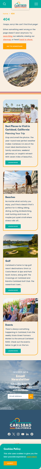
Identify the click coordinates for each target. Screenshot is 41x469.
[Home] (20, 5)
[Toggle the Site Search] (4, 4)
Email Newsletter (21, 378)
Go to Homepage (15, 46)
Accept (10, 463)
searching (7, 36)
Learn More (32, 457)
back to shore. (26, 40)
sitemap (7, 40)
